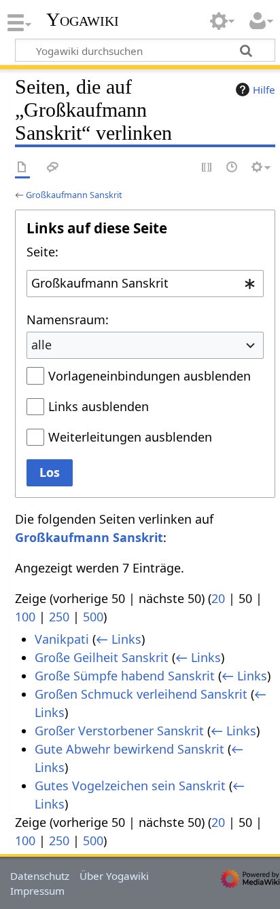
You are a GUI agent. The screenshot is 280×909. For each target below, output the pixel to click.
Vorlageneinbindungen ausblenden (149, 376)
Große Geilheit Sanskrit (102, 657)
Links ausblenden (98, 406)
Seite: (42, 252)
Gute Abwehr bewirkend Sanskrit (129, 749)
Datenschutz (39, 876)
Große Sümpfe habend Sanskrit (125, 676)
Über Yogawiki (114, 876)
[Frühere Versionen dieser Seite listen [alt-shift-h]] (232, 168)
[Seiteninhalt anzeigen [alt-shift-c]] (22, 168)
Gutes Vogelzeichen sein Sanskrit (130, 785)
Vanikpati (62, 639)
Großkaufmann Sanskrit (74, 195)
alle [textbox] (41, 344)
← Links (118, 639)
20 (218, 598)
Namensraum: (68, 319)
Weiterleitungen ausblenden (130, 437)
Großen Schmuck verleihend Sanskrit (141, 694)
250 (59, 616)
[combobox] (145, 283)
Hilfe (264, 89)
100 (25, 616)
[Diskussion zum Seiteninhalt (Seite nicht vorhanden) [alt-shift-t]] (53, 168)
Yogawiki (82, 19)
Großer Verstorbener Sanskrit (119, 730)
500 (93, 616)
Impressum (37, 890)
